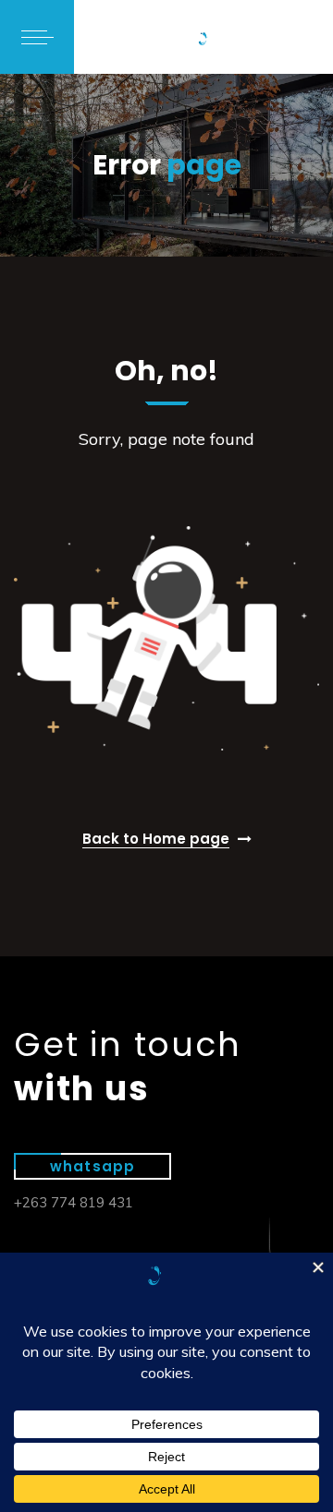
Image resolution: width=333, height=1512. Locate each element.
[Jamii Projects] (203, 37)
